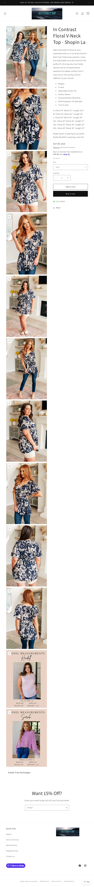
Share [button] (58, 208)
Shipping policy (69, 881)
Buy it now (70, 194)
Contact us (10, 856)
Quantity (56, 173)
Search (9, 834)
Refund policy (11, 845)
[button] (5, 13)
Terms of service (56, 881)
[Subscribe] (66, 808)
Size (54, 162)
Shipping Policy (12, 851)
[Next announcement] (89, 2)
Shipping (56, 147)
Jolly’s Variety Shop (31, 881)
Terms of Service (12, 840)
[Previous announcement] (4, 2)
